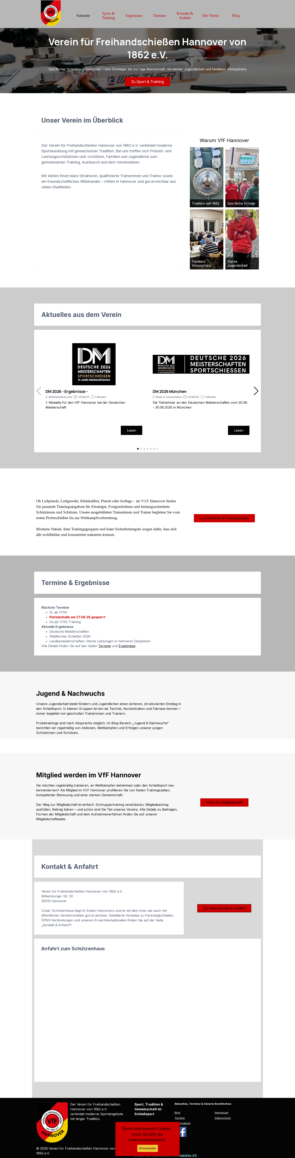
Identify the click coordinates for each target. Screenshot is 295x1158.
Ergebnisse (134, 15)
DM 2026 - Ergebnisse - (67, 391)
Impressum (221, 1112)
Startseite (83, 15)
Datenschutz (223, 1118)
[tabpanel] (109, 166)
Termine (159, 15)
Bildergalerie (182, 1123)
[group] (93, 389)
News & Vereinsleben (169, 396)
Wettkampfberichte (60, 396)
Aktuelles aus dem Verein (81, 315)
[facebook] (181, 1132)
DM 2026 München (170, 391)
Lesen (131, 430)
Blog (236, 15)
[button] (256, 391)
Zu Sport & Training (147, 81)
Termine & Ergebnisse (75, 583)
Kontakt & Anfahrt (185, 15)
